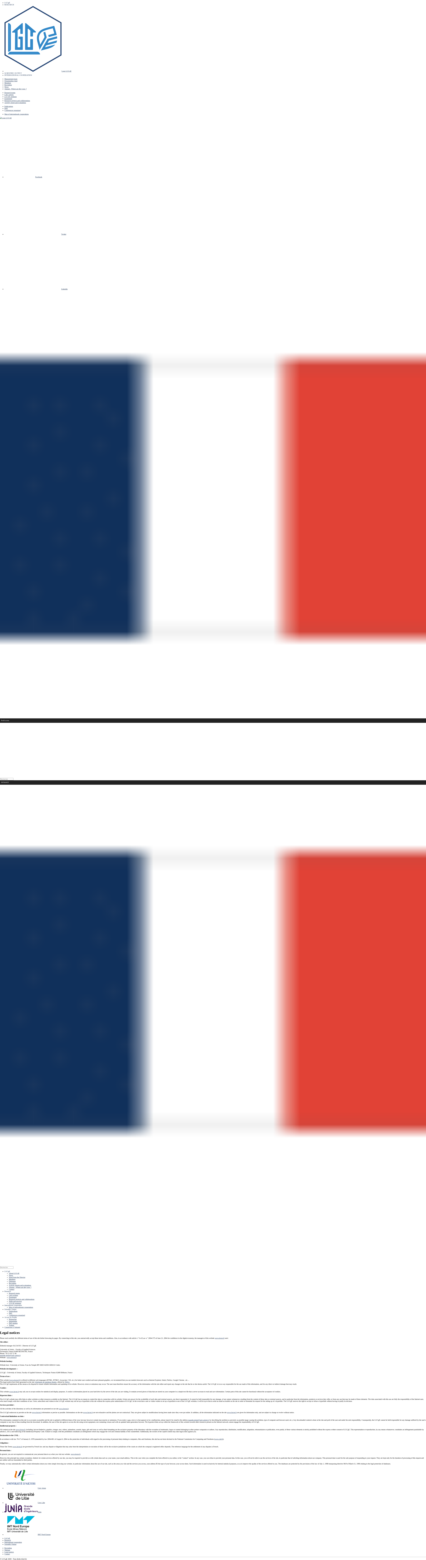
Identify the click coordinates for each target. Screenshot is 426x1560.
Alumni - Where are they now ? (15, 89)
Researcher (13, 1319)
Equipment (8, 99)
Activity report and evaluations (15, 103)
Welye (67, 1382)
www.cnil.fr (219, 1439)
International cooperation (13, 1542)
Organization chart (10, 81)
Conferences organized (12, 110)
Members (7, 83)
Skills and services (15, 1301)
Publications (8, 106)
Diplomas (12, 1281)
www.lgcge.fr (219, 1338)
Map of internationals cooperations (16, 114)
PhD (6, 108)
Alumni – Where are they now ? (20, 1287)
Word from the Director (17, 1277)
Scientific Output (10, 1544)
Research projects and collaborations (17, 101)
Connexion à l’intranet (12, 1327)
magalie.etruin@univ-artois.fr (10, 1355)
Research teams (9, 93)
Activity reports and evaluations (20, 1285)
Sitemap (7, 1550)
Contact (11, 1289)
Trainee (11, 1325)
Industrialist (13, 1321)
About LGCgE (14, 1273)
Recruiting (8, 85)
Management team (10, 79)
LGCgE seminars (10, 97)
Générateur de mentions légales (45, 1382)
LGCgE (7, 1538)
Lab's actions (9, 95)
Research (7, 1540)
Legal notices (9, 1552)
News (6, 87)
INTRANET (5, 782)
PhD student (13, 1323)
